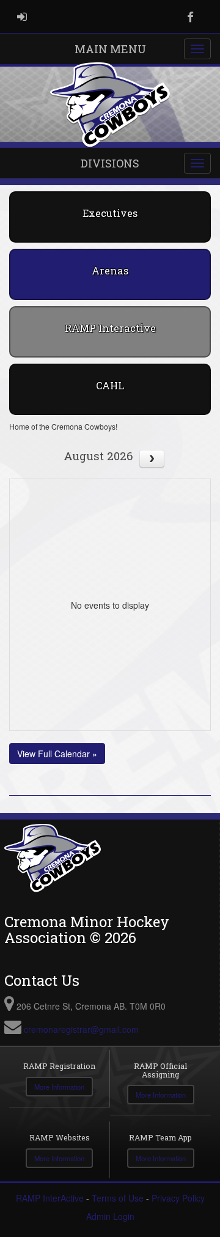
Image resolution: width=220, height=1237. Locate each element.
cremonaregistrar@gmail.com (81, 1029)
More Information (59, 1087)
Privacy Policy (178, 1198)
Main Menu (110, 49)
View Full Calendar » (57, 753)
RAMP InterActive (50, 1198)
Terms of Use (118, 1198)
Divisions (110, 163)
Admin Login (110, 1216)
